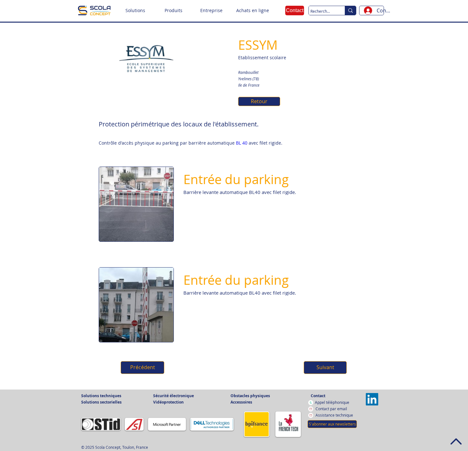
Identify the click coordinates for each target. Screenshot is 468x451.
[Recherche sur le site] (350, 10)
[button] (135, 10)
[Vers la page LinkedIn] (372, 399)
